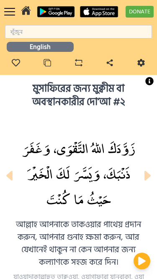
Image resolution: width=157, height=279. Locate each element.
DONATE (139, 11)
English (40, 47)
